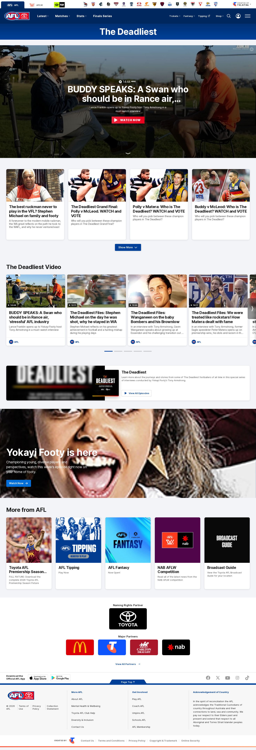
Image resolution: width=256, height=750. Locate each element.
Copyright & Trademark (163, 741)
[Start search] (229, 16)
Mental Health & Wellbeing (85, 706)
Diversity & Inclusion (82, 720)
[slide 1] (108, 351)
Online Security (190, 741)
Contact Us (77, 726)
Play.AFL (136, 699)
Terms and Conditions (111, 741)
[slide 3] (128, 351)
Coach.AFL (138, 706)
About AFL (77, 699)
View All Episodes (139, 393)
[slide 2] (118, 351)
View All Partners (125, 664)
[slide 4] (138, 351)
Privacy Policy (37, 707)
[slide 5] (147, 351)
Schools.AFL (139, 720)
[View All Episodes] (128, 383)
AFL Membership (141, 726)
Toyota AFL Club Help (83, 713)
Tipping (202, 16)
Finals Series (102, 16)
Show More (129, 248)
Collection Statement (53, 707)
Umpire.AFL (138, 713)
